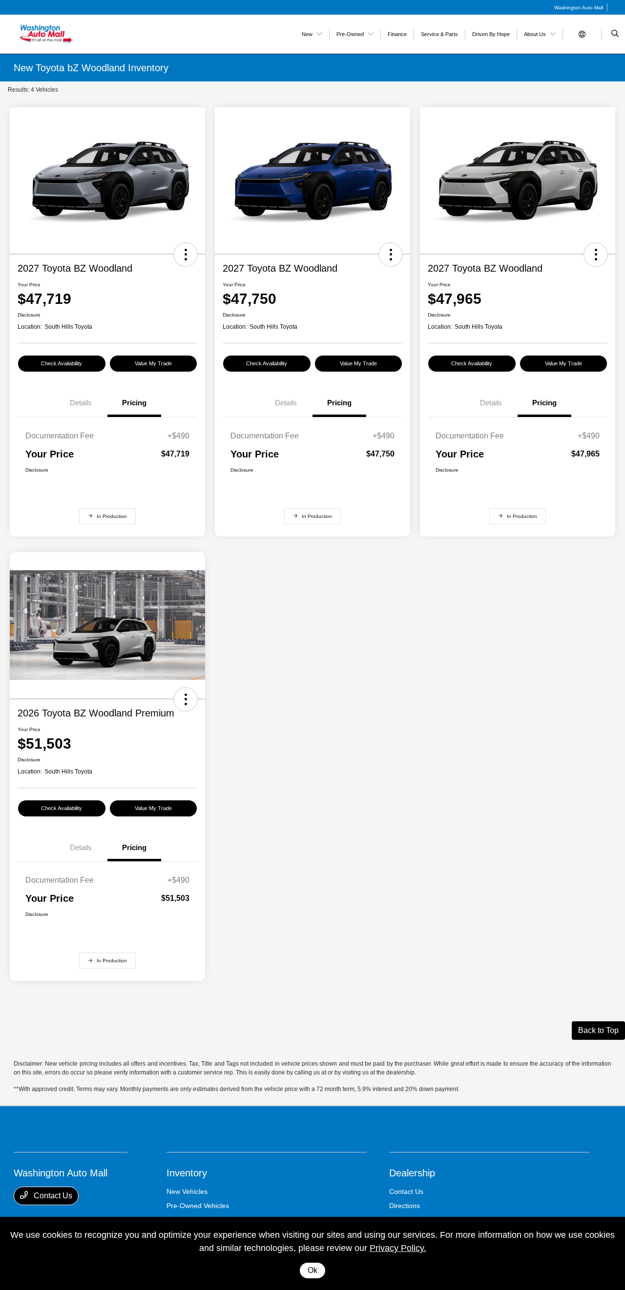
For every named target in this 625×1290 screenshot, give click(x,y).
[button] (185, 254)
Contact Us (52, 1195)
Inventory (187, 1173)
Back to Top (598, 1030)
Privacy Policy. (398, 1248)
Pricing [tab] (134, 402)
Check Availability (61, 363)
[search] (615, 34)
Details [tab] (81, 402)
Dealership (412, 1173)
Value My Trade (153, 363)
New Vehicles (187, 1191)
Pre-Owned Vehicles (198, 1206)
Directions (404, 1206)
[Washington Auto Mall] (58, 33)
